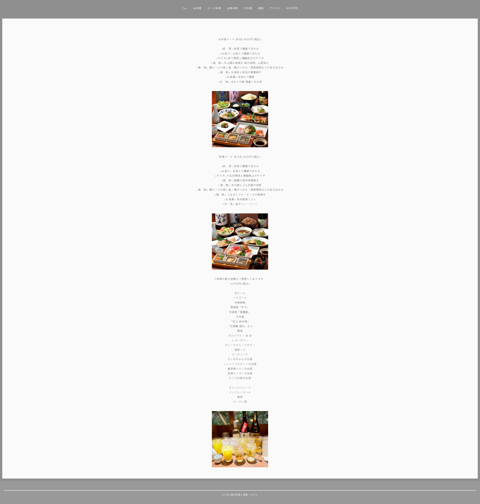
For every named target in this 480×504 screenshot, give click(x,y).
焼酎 (261, 8)
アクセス (275, 8)
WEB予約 (292, 8)
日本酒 (248, 8)
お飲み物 (232, 8)
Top (184, 8)
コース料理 (214, 8)
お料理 (197, 8)
